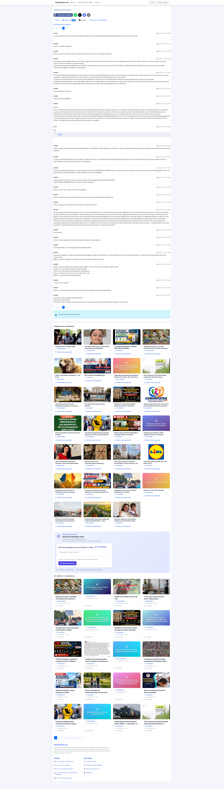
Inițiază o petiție (162, 2)
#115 (157, 194)
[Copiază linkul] (88, 15)
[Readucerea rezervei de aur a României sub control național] (67, 486)
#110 (157, 146)
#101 (157, 33)
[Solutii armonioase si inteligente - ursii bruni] (67, 371)
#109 (157, 126)
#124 (157, 287)
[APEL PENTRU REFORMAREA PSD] (97, 370)
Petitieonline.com (62, 2)
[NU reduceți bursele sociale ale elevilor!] (97, 400)
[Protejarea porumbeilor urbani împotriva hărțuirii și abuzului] (156, 428)
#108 (157, 103)
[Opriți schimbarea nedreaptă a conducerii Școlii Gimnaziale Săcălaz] (67, 457)
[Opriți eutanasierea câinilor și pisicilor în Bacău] (67, 428)
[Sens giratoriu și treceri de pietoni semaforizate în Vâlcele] (126, 486)
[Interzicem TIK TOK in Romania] (156, 485)
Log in (152, 2)
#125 (157, 295)
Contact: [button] (97, 2)
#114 (157, 187)
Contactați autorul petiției (62, 24)
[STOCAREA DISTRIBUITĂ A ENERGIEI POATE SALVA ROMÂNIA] (126, 342)
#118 (157, 230)
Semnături (69, 20)
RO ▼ (74, 2)
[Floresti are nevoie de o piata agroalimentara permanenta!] (67, 515)
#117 (157, 209)
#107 (157, 96)
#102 (157, 43)
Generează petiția (69, 563)
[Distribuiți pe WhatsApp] (75, 15)
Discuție (83, 20)
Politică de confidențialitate (98, 20)
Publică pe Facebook (64, 15)
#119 (157, 237)
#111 (157, 157)
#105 (157, 72)
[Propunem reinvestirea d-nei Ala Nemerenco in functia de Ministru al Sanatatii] (97, 486)
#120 (157, 245)
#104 (157, 58)
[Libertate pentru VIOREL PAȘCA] (67, 341)
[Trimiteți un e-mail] (84, 15)
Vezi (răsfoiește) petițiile (85, 2)
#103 (157, 51)
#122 (157, 264)
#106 (157, 88)
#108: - (60, 134)
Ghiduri (57, 758)
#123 (157, 280)
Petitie (57, 20)
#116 (157, 202)
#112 (157, 168)
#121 (157, 252)
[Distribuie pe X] (80, 15)
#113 (157, 177)
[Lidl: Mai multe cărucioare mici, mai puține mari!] (156, 457)
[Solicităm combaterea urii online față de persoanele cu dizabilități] (97, 342)
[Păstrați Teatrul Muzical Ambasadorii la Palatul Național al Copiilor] (126, 428)
